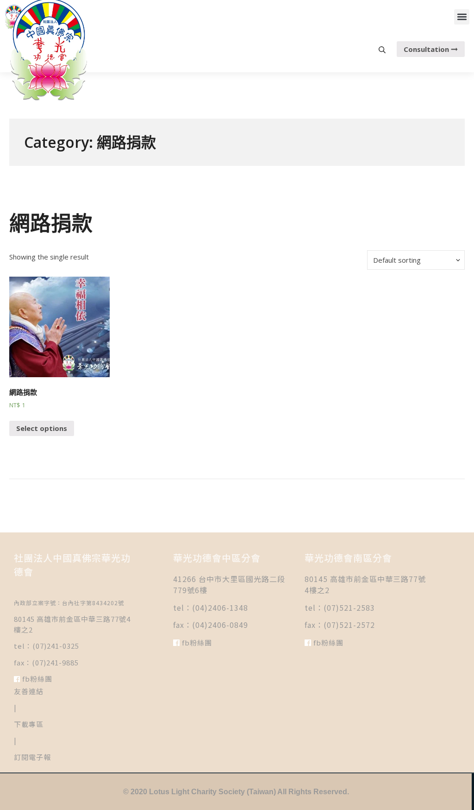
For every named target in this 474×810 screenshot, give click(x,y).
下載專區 (29, 724)
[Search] (382, 49)
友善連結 (29, 691)
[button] (461, 17)
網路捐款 (51, 223)
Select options (41, 428)
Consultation (427, 49)
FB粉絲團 (36, 678)
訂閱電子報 (32, 757)
